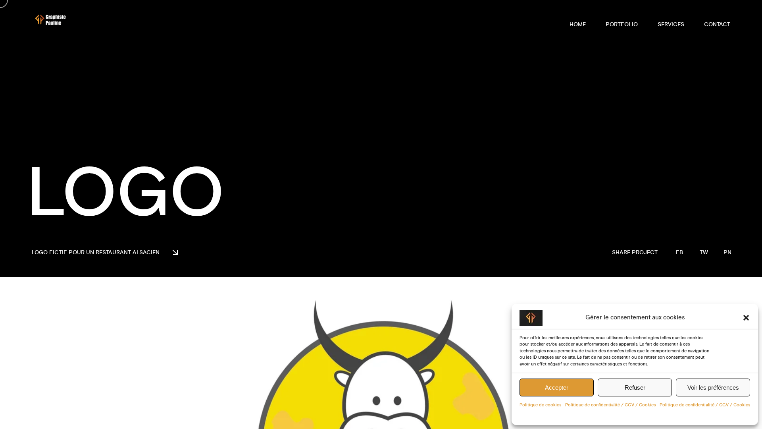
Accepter (556, 387)
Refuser (635, 387)
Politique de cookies (540, 405)
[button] (746, 318)
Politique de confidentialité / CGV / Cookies (610, 405)
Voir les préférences (713, 387)
